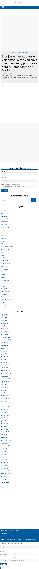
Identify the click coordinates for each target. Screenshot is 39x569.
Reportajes (4, 283)
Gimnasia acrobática (7, 247)
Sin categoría (5, 291)
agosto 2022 (5, 448)
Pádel (3, 274)
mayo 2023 (4, 423)
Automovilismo (5, 219)
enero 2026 (4, 334)
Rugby (3, 286)
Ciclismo (3, 230)
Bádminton (4, 221)
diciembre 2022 (5, 437)
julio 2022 (4, 451)
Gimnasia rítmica (6, 249)
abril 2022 (4, 460)
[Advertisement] (19, 33)
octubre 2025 (5, 342)
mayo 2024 (4, 390)
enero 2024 (4, 401)
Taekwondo (4, 294)
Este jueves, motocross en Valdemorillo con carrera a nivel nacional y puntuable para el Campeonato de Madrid (19, 63)
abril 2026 (4, 326)
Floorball (3, 238)
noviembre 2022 (6, 440)
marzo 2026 (4, 329)
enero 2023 (4, 434)
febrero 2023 (5, 432)
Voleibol (3, 305)
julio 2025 (4, 351)
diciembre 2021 (5, 471)
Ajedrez (3, 210)
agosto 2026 (5, 315)
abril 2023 (4, 426)
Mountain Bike (5, 263)
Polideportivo (5, 280)
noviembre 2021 (6, 474)
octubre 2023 (5, 409)
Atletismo (4, 216)
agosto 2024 (5, 382)
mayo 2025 (4, 356)
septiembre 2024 (6, 379)
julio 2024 (4, 384)
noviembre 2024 (6, 373)
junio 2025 (4, 354)
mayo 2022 (4, 457)
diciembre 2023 (5, 404)
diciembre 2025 (5, 337)
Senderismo (4, 288)
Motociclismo (5, 258)
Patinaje (3, 277)
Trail (2, 302)
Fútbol (3, 241)
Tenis (3, 297)
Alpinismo (4, 213)
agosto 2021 (5, 482)
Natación (4, 266)
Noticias (3, 272)
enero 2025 (4, 368)
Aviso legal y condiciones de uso (11, 531)
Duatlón (3, 233)
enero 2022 (4, 468)
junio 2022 (4, 454)
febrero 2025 (5, 365)
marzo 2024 (4, 395)
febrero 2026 (5, 331)
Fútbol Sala (4, 244)
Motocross (4, 261)
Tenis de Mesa (5, 300)
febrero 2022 (5, 465)
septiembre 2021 (6, 479)
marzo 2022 (4, 462)
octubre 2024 (5, 376)
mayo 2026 (4, 323)
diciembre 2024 (5, 370)
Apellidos (4, 178)
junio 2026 (4, 320)
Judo (2, 252)
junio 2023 (4, 421)
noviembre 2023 (6, 407)
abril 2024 (4, 393)
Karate (3, 255)
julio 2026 (4, 317)
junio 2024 (4, 387)
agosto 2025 (5, 348)
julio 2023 (4, 418)
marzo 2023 (4, 429)
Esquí (2, 235)
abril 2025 (4, 359)
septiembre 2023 (6, 412)
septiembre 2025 (6, 345)
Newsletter (4, 269)
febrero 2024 (5, 398)
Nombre (3, 171)
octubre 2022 (5, 443)
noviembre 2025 (6, 340)
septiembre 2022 (6, 446)
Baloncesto (4, 224)
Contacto (4, 533)
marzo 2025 (4, 362)
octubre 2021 (5, 476)
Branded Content (6, 227)
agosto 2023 (5, 415)
